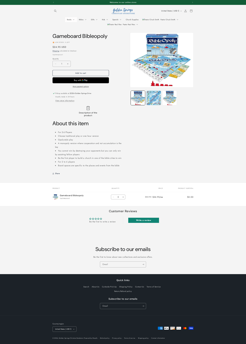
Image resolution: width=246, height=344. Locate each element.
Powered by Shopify (91, 338)
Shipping (56, 51)
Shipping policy (143, 338)
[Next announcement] (192, 2)
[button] (55, 11)
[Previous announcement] (53, 2)
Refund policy (104, 338)
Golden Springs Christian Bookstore (71, 338)
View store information (64, 100)
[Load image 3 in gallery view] (169, 98)
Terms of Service (154, 286)
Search (86, 286)
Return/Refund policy (123, 291)
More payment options (81, 86)
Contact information (158, 338)
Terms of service (129, 338)
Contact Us (139, 286)
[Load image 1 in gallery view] (138, 98)
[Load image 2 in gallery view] (153, 98)
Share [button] (57, 173)
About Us (95, 286)
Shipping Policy (125, 286)
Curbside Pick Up (109, 286)
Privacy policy (117, 338)
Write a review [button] (143, 220)
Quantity (56, 59)
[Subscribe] (143, 264)
